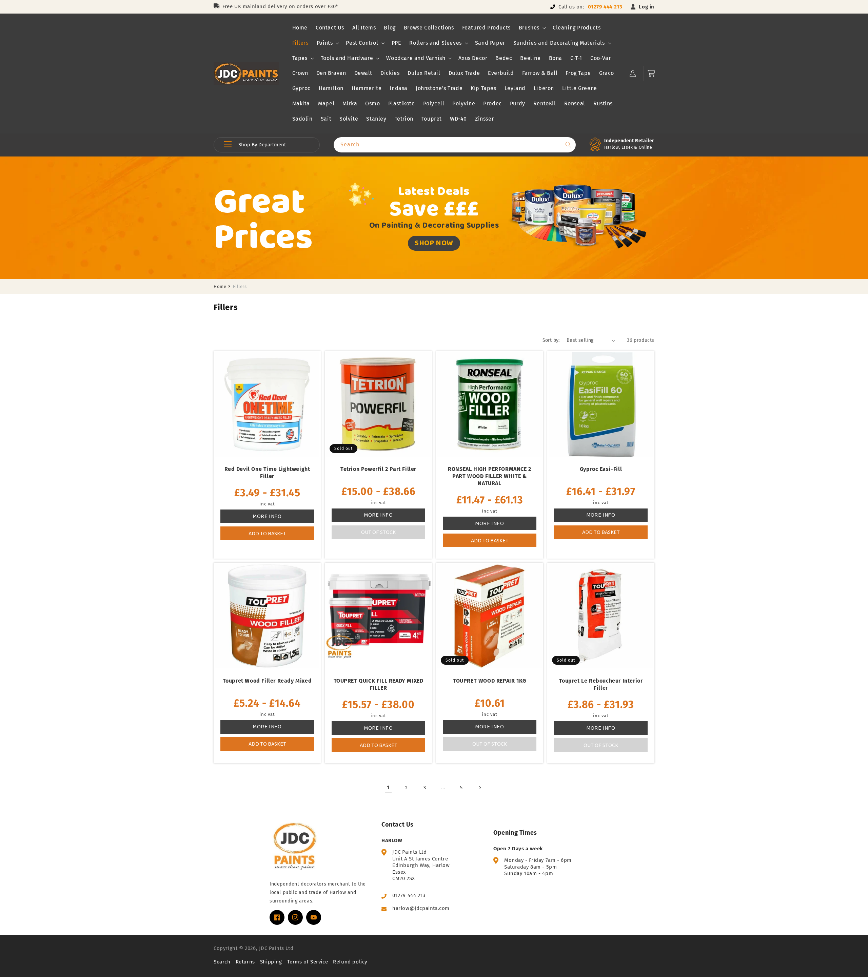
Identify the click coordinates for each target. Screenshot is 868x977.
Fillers (239, 286)
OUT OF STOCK (378, 532)
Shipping (271, 962)
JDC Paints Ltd (276, 948)
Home (220, 286)
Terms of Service (307, 962)
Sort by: (551, 340)
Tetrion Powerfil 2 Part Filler (378, 469)
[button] (532, 28)
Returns (245, 962)
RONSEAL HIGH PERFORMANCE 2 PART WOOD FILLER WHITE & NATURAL (489, 476)
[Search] (568, 144)
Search (222, 962)
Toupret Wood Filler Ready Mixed (267, 681)
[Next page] (479, 787)
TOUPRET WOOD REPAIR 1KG (489, 681)
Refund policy (350, 962)
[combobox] (455, 144)
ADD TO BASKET (267, 533)
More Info (267, 516)
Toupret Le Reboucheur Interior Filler (601, 684)
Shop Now (434, 242)
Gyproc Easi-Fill (601, 469)
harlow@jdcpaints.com (421, 908)
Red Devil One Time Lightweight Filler (267, 472)
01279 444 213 (605, 7)
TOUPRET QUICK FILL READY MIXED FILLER (378, 684)
